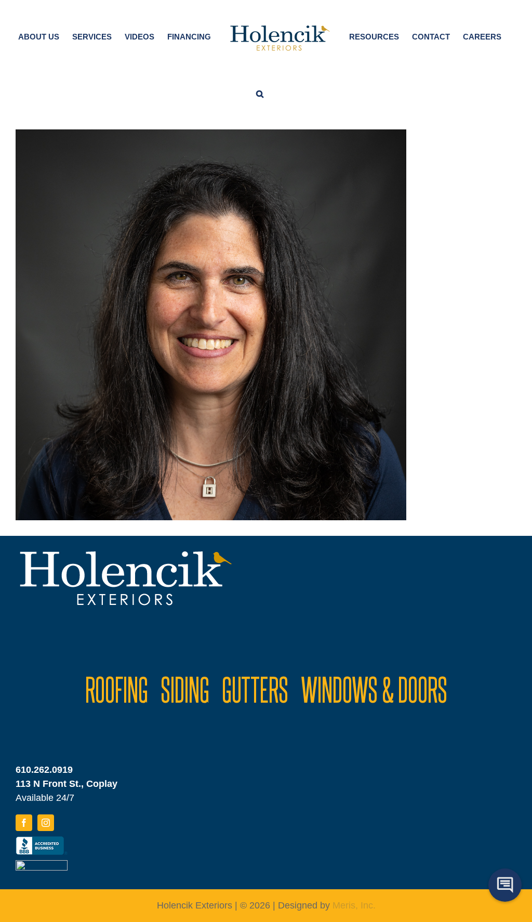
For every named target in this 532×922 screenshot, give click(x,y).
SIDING (185, 688)
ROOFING (116, 688)
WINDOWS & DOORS (374, 688)
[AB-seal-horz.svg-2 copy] (42, 841)
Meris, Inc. (354, 905)
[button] (259, 92)
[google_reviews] (42, 865)
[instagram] (45, 822)
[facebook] (24, 822)
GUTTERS (255, 688)
